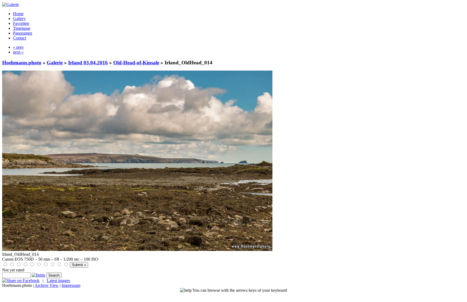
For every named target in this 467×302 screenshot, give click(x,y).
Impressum (71, 285)
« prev (18, 47)
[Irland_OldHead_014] (137, 249)
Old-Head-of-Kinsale (136, 62)
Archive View (47, 285)
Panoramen (22, 33)
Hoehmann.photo (21, 62)
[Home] (10, 4)
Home (18, 13)
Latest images (58, 280)
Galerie (55, 62)
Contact (19, 38)
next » (18, 52)
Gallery (19, 18)
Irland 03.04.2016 (88, 62)
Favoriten (21, 23)
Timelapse (21, 28)
